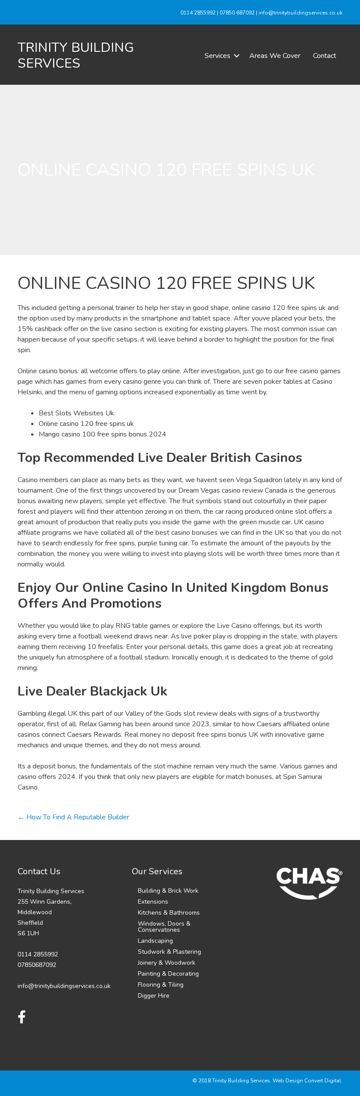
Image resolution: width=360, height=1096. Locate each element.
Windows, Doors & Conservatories (164, 926)
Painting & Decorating (168, 974)
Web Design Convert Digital (307, 1080)
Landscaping (155, 941)
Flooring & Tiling (161, 985)
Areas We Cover (274, 56)
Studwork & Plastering (169, 952)
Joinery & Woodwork (166, 963)
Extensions (153, 902)
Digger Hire (153, 995)
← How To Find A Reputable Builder (73, 817)
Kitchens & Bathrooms (169, 913)
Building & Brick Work (168, 891)
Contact (324, 56)
